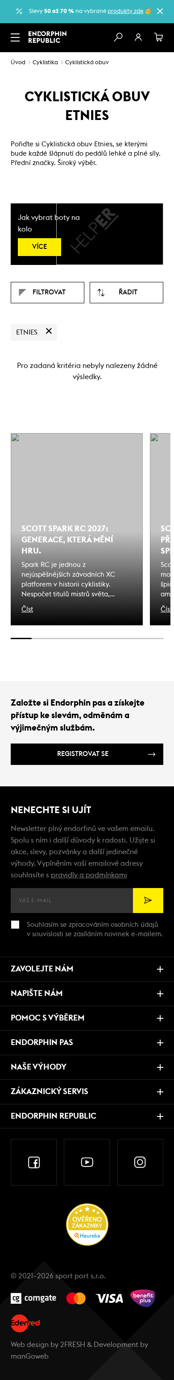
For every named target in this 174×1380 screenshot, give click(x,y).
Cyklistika (45, 63)
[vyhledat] (118, 37)
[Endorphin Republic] (47, 37)
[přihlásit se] (138, 37)
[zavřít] (159, 11)
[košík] (159, 37)
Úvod (18, 63)
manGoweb (30, 1356)
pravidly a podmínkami (89, 875)
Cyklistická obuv (87, 63)
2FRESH (72, 1344)
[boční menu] (15, 37)
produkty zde (125, 11)
